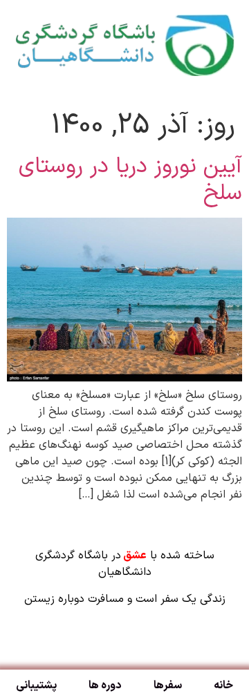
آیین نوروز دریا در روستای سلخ (130, 179)
